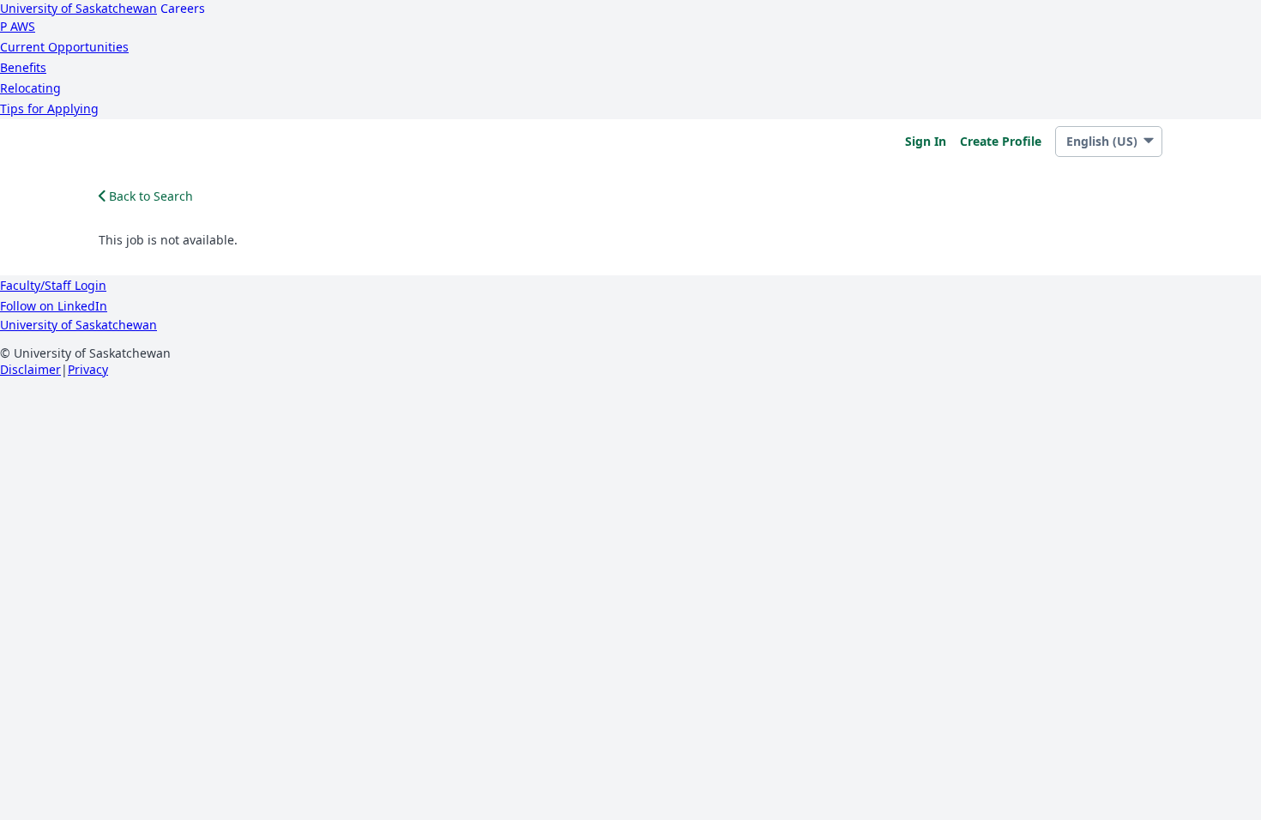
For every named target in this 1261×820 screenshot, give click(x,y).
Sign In (925, 141)
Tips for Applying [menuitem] (49, 108)
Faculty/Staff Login (53, 285)
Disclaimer (30, 369)
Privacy (88, 369)
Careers (182, 8)
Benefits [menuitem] (23, 67)
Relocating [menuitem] (30, 88)
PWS (17, 26)
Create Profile (1000, 141)
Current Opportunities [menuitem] (64, 47)
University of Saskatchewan (78, 8)
